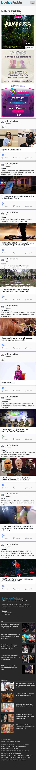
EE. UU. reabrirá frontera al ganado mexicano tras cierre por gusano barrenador (17, 339)
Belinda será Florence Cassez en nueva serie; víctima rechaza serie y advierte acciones (25, 716)
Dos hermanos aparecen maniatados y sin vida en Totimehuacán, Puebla (18, 197)
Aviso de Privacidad (7, 612)
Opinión (4, 126)
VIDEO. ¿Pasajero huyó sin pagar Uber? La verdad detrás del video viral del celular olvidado (9, 646)
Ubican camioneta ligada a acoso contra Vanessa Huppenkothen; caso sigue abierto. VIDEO (25, 726)
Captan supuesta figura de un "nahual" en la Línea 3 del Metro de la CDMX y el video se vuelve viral (10, 626)
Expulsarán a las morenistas (11, 150)
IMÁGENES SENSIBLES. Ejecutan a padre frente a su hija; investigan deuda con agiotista (18, 244)
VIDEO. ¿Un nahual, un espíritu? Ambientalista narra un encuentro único (9, 667)
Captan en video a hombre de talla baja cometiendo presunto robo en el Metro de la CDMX (10, 657)
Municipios (5, 401)
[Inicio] (11, 2)
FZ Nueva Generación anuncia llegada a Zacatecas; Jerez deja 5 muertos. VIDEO (15, 290)
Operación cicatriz (8, 383)
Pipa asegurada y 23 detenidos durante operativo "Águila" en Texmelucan (15, 430)
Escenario (4, 549)
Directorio (4, 611)
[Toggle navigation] (32, 2)
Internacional (5, 310)
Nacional (4, 450)
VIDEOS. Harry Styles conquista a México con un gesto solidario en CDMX (17, 580)
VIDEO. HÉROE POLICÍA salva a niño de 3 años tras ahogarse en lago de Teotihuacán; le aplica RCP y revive (18, 528)
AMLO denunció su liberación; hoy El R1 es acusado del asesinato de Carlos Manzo (16, 479)
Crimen (4, 168)
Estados (4, 499)
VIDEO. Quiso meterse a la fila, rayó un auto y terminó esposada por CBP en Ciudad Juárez (10, 636)
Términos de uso (6, 614)
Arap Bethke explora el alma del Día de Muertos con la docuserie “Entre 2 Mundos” (25, 685)
